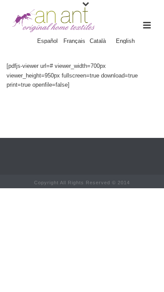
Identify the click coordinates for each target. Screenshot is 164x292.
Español (47, 41)
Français (74, 41)
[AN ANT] (52, 19)
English (125, 41)
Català (98, 41)
